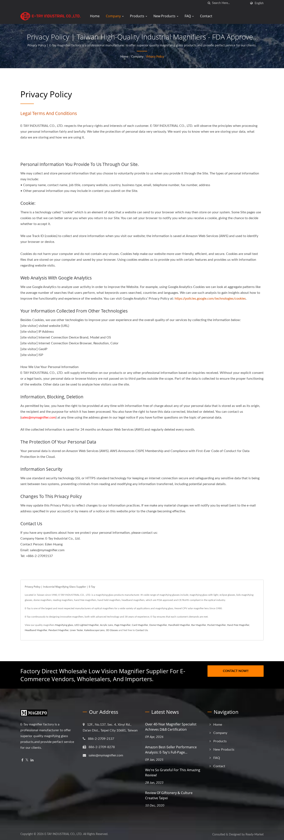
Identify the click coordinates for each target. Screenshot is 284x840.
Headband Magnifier (36, 630)
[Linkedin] (32, 760)
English (259, 3)
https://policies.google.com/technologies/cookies (210, 298)
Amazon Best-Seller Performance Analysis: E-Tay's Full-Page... (171, 750)
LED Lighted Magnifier (86, 625)
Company (114, 16)
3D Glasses (112, 630)
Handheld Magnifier (179, 625)
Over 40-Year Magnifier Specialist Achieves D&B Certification (170, 727)
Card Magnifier (140, 625)
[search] (209, 3)
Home (95, 16)
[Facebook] (22, 760)
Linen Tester (76, 630)
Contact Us (142, 630)
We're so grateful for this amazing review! (172, 772)
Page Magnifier (122, 625)
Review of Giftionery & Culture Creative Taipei (169, 795)
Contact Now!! (235, 671)
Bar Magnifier (198, 625)
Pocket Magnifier (216, 625)
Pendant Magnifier (58, 630)
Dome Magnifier (158, 625)
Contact (206, 16)
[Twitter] (26, 760)
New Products (164, 16)
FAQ (188, 16)
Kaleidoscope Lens (94, 630)
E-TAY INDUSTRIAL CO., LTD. (63, 834)
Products (137, 16)
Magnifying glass (64, 625)
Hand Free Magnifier (238, 625)
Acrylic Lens (106, 625)
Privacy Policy (155, 56)
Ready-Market (255, 834)
